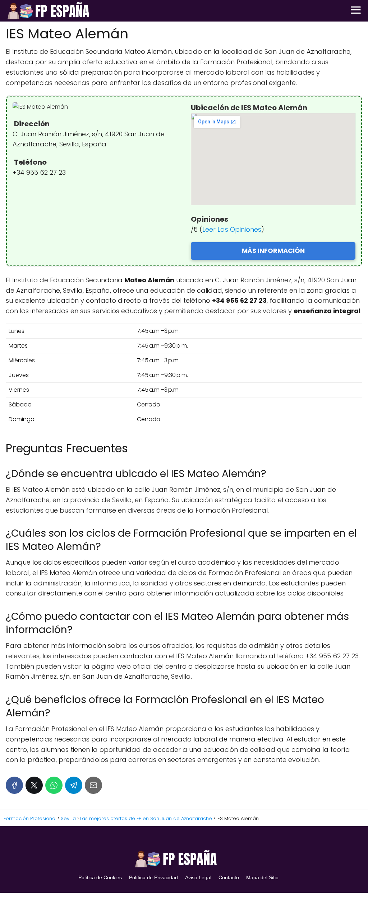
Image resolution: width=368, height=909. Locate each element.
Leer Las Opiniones (231, 229)
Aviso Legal (198, 877)
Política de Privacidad (153, 877)
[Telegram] (73, 785)
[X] (34, 785)
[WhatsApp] (54, 785)
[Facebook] (14, 785)
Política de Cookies (100, 877)
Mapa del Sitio (262, 877)
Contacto (228, 877)
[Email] (93, 785)
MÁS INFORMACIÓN (273, 250)
